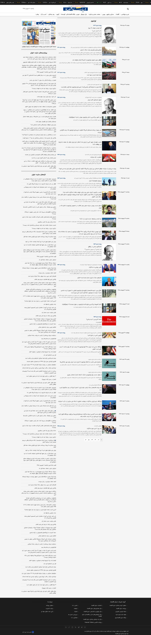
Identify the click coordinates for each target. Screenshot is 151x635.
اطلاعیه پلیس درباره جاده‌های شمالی (47, 327)
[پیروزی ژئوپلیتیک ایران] (108, 181)
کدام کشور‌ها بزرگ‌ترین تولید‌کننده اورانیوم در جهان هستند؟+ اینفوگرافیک (81, 304)
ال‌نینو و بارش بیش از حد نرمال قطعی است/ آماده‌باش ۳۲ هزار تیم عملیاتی (39, 76)
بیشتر (37, 14)
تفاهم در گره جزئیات (95, 157)
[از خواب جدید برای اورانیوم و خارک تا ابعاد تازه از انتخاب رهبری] (108, 376)
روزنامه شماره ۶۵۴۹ (97, 317)
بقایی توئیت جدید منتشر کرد (49, 312)
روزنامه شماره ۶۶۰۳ (61, 72)
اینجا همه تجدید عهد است (94, 75)
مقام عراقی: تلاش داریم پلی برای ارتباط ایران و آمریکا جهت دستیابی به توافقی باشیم (39, 167)
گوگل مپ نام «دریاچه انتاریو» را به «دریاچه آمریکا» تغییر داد (41, 184)
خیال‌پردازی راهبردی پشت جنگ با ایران (90, 50)
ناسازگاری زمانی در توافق (94, 247)
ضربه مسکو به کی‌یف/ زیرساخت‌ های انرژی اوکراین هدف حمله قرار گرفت (40, 237)
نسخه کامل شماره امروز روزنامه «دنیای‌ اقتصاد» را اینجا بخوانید (39, 47)
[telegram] (78, 627)
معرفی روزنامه (49, 605)
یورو (133, 2)
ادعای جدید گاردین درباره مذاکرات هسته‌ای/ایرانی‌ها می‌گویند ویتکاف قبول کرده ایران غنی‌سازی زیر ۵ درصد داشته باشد (80, 415)
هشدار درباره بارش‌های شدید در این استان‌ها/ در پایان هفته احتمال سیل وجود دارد (39, 117)
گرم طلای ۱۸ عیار (43, 2)
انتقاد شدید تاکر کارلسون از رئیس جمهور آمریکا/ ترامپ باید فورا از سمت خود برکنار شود (40, 193)
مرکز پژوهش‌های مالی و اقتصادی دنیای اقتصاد (92, 615)
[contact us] (69, 627)
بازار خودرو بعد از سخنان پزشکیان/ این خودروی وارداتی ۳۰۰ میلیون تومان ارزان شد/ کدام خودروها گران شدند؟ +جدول (39, 84)
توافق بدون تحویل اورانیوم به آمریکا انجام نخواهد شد (86, 60)
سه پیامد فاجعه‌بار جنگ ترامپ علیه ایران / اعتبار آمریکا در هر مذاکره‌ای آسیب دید (80, 389)
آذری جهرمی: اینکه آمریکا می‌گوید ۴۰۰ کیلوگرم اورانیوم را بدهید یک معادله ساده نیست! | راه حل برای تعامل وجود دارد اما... (79, 233)
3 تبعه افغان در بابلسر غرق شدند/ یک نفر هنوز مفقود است (41, 585)
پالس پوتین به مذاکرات (95, 267)
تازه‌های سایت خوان (39, 174)
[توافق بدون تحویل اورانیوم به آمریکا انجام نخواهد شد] (108, 63)
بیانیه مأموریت (49, 608)
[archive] (66, 627)
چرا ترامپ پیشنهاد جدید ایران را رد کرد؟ (90, 219)
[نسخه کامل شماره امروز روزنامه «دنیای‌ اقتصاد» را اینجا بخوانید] (38, 32)
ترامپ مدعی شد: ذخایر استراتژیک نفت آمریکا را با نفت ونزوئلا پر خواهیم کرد (40, 188)
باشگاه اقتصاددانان (70, 14)
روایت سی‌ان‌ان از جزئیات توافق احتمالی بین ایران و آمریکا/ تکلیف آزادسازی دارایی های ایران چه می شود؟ (87, 169)
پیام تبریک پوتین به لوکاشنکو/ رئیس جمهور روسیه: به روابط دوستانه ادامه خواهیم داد (39, 269)
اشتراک (75, 611)
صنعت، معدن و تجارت (94, 14)
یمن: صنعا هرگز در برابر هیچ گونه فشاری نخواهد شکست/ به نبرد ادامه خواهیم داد (40, 246)
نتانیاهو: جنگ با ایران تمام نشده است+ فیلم (89, 278)
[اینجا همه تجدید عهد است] (108, 76)
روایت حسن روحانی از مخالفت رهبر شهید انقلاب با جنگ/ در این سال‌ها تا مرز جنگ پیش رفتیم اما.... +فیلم (40, 162)
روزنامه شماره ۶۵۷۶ (61, 154)
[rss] (75, 627)
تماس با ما (74, 605)
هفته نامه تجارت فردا (121, 615)
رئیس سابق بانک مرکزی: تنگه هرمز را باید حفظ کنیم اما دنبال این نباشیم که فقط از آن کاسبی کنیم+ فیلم (40, 203)
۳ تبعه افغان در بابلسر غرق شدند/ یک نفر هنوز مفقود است (41, 376)
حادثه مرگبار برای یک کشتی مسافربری (47, 222)
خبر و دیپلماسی (125, 14)
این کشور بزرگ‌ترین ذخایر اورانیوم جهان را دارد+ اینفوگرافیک (85, 117)
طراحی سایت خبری (28, 632)
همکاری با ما (74, 618)
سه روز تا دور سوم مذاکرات (94, 429)
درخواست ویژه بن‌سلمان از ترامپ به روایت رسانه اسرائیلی (42, 335)
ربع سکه (149, 2)
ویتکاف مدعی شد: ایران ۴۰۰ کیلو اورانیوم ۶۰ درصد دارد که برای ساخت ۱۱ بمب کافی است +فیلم (80, 348)
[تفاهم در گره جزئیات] (108, 158)
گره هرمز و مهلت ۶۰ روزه (94, 28)
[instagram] (85, 627)
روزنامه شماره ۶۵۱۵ (61, 426)
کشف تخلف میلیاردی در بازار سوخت (47, 273)
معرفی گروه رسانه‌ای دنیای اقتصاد (117, 605)
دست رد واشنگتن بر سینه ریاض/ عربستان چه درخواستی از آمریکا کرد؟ (39, 135)
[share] (72, 627)
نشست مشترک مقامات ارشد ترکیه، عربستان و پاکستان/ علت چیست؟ (39, 225)
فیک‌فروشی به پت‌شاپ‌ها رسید (48, 339)
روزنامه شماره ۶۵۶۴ (97, 244)
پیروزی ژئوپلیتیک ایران (95, 181)
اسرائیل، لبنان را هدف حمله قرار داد (47, 260)
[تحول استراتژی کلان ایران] (108, 105)
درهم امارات (117, 2)
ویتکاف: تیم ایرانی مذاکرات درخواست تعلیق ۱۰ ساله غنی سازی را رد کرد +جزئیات (79, 401)
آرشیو (57, 14)
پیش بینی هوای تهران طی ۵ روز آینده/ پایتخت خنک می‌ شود (40, 242)
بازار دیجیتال (84, 14)
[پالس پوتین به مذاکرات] (108, 268)
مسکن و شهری (110, 14)
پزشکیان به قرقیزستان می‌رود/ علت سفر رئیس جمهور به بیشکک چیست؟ (40, 213)
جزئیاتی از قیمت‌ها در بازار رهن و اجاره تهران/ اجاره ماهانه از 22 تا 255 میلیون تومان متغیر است (39, 505)
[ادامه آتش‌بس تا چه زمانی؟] (108, 320)
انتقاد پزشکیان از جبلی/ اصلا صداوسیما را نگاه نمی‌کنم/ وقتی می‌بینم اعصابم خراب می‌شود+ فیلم (39, 232)
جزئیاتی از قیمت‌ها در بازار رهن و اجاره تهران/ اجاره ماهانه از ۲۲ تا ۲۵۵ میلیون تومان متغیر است (39, 297)
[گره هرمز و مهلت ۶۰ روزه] (108, 34)
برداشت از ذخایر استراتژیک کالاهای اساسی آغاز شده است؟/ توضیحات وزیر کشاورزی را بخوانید (39, 372)
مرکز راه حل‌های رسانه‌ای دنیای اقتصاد (92, 619)
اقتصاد (117, 14)
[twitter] (81, 627)
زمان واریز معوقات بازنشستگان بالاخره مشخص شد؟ (43, 125)
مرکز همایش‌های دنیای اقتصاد (94, 608)
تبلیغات (75, 608)
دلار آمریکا (61, 2)
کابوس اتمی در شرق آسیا (94, 335)
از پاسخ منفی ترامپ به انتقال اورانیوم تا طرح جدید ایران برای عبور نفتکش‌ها (80, 362)
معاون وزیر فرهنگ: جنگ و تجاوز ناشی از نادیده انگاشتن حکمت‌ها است (39, 208)
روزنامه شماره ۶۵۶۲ (61, 265)
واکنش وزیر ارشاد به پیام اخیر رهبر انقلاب (46, 316)
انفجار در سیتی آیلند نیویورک (49, 379)
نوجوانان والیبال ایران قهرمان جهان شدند (46, 121)
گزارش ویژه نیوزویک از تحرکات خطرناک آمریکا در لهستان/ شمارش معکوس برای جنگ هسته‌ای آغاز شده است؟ (40, 320)
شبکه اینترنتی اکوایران (120, 611)
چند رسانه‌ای (51, 14)
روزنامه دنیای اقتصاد (121, 608)
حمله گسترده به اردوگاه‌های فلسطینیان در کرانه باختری (43, 324)
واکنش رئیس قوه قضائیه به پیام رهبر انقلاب (45, 279)
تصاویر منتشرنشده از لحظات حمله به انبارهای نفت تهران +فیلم (40, 107)
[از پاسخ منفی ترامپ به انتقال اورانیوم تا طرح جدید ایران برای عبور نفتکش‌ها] (108, 363)
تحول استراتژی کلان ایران (94, 100)
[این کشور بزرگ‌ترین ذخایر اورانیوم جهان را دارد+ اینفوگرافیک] (108, 121)
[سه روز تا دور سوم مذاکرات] (108, 429)
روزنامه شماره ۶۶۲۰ (61, 47)
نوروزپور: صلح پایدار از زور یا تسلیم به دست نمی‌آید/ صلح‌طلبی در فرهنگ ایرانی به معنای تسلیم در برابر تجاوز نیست (40, 180)
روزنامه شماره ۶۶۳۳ (97, 25)
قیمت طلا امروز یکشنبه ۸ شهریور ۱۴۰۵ (46, 72)
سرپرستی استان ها (72, 615)
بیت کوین (101, 2)
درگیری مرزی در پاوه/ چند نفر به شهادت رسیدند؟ (44, 88)
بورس (103, 14)
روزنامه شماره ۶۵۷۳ (61, 178)
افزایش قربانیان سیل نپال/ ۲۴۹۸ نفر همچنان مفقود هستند (41, 361)
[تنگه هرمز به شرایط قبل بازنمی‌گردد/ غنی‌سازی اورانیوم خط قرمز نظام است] (108, 88)
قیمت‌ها (63, 14)
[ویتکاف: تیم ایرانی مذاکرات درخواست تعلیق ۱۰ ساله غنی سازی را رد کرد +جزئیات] (108, 405)
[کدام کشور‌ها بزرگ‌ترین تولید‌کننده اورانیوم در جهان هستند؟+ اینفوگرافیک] (108, 308)
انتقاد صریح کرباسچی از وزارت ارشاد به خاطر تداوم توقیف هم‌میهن (39, 62)
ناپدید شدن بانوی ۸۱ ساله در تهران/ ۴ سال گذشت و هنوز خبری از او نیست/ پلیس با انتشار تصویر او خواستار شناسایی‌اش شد (39, 343)
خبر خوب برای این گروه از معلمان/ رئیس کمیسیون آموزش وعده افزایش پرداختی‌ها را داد (40, 308)
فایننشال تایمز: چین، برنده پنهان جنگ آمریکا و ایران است (42, 276)
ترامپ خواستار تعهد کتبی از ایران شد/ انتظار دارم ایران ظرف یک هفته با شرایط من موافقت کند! (80, 143)
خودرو (78, 14)
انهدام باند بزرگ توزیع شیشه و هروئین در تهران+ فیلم (42, 352)
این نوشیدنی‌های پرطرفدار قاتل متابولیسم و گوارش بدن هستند (40, 155)
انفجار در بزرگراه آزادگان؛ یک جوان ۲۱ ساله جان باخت (43, 80)
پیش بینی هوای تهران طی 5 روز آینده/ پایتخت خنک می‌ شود (40, 450)
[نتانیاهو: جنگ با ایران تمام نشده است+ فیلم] (108, 281)
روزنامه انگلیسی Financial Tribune (93, 622)
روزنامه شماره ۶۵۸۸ (61, 97)
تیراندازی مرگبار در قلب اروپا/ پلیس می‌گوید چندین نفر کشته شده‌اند (39, 368)
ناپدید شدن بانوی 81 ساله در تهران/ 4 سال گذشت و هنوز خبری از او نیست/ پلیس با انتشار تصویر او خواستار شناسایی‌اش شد (39, 551)
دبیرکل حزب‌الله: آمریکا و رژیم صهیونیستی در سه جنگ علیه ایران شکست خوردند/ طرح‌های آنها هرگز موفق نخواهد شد (40, 264)
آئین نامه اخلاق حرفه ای (47, 611)
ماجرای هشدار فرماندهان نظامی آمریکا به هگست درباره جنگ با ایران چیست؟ (39, 218)
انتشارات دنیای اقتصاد (96, 605)
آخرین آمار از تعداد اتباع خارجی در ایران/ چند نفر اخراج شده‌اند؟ (40, 301)
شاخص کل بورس (81, 2)
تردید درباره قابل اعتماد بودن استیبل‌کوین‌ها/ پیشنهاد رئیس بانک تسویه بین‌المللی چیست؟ (40, 347)
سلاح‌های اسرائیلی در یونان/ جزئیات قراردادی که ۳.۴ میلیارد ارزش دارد (39, 365)
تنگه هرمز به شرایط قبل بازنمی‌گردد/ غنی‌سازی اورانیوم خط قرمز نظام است (81, 87)
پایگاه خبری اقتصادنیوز (120, 618)
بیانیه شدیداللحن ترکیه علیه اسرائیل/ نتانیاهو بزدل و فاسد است (40, 358)
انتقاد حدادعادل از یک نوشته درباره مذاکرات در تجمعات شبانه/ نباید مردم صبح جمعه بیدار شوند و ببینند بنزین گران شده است (39, 58)
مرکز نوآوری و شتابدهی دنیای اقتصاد (93, 611)
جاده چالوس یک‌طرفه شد (50, 304)
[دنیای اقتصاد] (75, 9)
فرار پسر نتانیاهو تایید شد (50, 355)
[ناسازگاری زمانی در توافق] (108, 252)
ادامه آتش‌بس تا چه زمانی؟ (93, 319)
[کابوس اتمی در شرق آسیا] (108, 335)
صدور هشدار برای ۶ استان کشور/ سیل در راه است (44, 158)
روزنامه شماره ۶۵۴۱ (61, 333)
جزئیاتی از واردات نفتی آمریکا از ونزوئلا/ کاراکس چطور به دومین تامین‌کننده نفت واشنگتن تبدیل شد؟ (40, 331)
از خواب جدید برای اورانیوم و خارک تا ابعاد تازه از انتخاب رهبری (84, 375)
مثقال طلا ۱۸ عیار (22, 2)
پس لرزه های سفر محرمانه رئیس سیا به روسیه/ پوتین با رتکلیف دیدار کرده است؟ (38, 198)
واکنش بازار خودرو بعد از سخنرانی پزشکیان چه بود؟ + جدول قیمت (39, 138)
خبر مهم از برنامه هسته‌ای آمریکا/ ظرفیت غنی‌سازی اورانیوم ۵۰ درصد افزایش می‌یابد (80, 131)
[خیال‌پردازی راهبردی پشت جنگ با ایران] (108, 51)
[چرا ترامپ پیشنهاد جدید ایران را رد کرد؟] (108, 222)
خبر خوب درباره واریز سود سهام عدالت (46, 97)
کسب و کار (43, 14)
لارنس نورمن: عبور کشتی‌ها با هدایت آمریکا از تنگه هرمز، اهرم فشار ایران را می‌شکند (39, 92)
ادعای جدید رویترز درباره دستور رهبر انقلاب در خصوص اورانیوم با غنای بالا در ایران (80, 207)
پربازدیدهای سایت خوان (38, 53)
